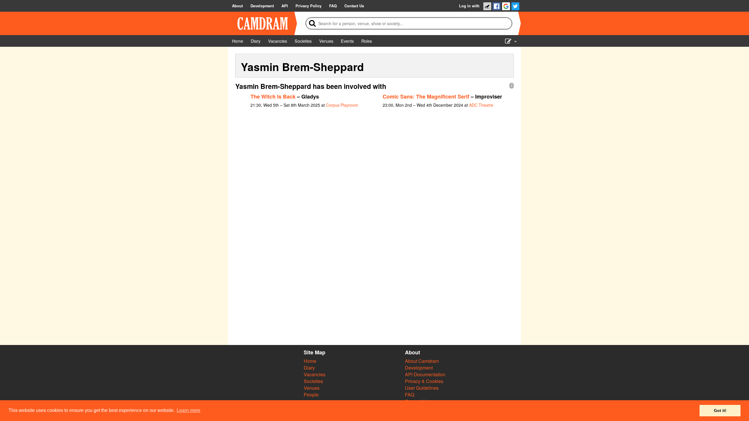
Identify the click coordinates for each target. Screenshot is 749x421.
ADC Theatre (481, 105)
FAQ (409, 394)
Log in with (469, 5)
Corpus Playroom (342, 105)
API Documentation (425, 374)
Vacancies (314, 374)
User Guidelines (422, 387)
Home (310, 361)
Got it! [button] (720, 410)
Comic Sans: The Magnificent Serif (426, 96)
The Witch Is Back (273, 96)
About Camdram (422, 361)
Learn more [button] (188, 410)
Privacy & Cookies (424, 381)
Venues (311, 387)
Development (419, 367)
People (311, 394)
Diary (309, 367)
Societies (313, 381)
